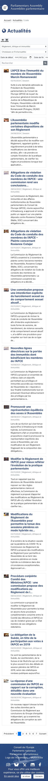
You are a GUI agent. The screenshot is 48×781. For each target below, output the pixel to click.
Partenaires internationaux (24, 754)
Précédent (9, 733)
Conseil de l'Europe (24, 747)
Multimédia (37, 757)
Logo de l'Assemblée (16, 757)
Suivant (42, 733)
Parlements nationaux (24, 750)
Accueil (7, 20)
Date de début (7, 57)
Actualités (17, 20)
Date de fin (39, 57)
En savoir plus (11, 776)
